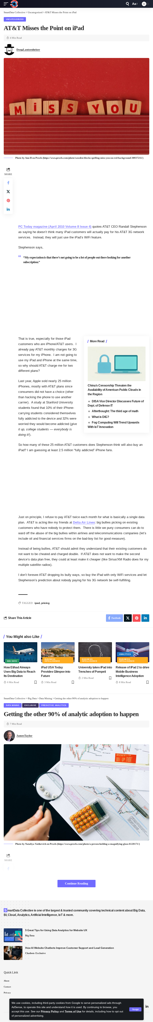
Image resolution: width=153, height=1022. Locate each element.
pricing (45, 602)
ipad (37, 602)
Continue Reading (76, 883)
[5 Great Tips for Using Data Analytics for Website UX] (13, 935)
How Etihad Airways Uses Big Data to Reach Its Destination (19, 671)
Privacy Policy (50, 1011)
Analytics (125, 654)
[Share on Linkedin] (8, 209)
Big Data (12, 661)
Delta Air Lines (84, 522)
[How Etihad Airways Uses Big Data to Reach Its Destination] (20, 652)
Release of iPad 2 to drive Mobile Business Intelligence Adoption (132, 671)
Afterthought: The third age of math (115, 411)
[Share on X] (8, 191)
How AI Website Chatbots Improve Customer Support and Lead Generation (69, 947)
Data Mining (12, 705)
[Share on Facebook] (8, 182)
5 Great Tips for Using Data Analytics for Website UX (56, 930)
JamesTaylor (24, 735)
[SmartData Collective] (14, 4)
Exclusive (30, 705)
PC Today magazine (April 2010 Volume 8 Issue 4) (54, 226)
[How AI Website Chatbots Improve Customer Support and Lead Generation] (13, 953)
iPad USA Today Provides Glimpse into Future (55, 671)
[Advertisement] (84, 192)
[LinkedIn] (147, 1006)
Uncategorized (15, 19)
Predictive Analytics (53, 705)
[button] (135, 1009)
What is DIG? (100, 416)
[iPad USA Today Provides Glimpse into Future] (58, 652)
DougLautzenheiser (28, 49)
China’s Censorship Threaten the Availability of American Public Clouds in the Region (114, 390)
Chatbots (30, 953)
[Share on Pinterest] (8, 200)
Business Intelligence (52, 660)
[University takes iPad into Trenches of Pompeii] (95, 652)
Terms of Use (73, 1011)
